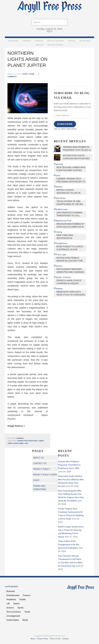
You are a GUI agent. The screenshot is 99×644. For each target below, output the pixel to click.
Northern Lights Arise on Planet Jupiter (27, 59)
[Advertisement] (73, 65)
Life (8, 603)
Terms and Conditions (39, 487)
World (25, 620)
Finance (26, 595)
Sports (20, 608)
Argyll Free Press (49, 7)
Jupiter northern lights (15, 443)
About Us (38, 458)
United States (12, 620)
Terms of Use (55, 639)
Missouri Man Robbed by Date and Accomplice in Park (70, 227)
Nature (16, 603)
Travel (27, 612)
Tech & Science (13, 612)
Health (22, 599)
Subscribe (65, 124)
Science (10, 608)
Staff (36, 480)
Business (10, 591)
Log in (49, 31)
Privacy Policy (41, 469)
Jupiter (41, 441)
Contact (65, 639)
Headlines (20, 438)
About (32, 639)
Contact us (40, 463)
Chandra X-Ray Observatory (27, 441)
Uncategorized (13, 616)
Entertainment (12, 595)
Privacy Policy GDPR (45, 475)
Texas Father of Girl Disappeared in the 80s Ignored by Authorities (70, 204)
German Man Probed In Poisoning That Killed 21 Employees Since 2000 (77, 150)
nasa (26, 443)
